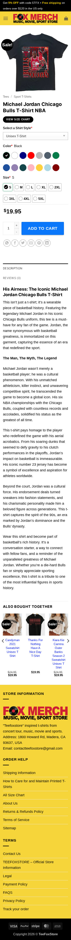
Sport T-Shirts (23, 96)
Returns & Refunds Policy (23, 812)
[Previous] (3, 648)
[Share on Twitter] (23, 243)
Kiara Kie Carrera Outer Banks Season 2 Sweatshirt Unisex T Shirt (58, 653)
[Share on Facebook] (15, 243)
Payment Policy (15, 884)
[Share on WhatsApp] (7, 243)
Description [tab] (12, 268)
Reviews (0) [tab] (12, 278)
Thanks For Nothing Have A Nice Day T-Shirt (35, 647)
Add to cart (43, 228)
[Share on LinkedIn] (47, 243)
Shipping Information (19, 773)
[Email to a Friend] (31, 243)
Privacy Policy (14, 901)
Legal (7, 876)
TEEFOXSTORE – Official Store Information (28, 865)
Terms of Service (16, 820)
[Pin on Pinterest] (39, 243)
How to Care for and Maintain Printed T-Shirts (34, 784)
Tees (6, 96)
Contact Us (12, 854)
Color (7, 146)
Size (6, 177)
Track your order (16, 909)
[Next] (67, 648)
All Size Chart (13, 795)
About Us (10, 803)
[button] (5, 18)
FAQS (7, 893)
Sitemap (9, 828)
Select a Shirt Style (17, 128)
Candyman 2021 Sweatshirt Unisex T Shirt (12, 647)
